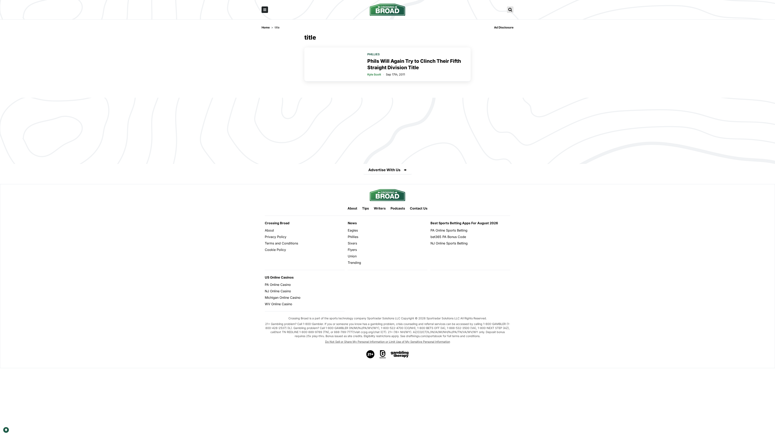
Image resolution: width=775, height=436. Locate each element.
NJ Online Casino (278, 291)
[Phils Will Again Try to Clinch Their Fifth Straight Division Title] (333, 64)
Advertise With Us (384, 170)
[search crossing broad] (510, 9)
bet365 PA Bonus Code (448, 237)
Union (352, 256)
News (352, 223)
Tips (365, 208)
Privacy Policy (275, 237)
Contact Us (418, 208)
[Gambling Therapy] (400, 354)
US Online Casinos (279, 277)
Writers (380, 208)
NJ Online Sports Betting (449, 243)
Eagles (353, 230)
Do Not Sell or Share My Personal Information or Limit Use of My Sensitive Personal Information (387, 341)
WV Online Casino (278, 304)
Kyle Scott (374, 74)
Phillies (373, 54)
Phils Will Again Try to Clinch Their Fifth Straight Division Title (414, 64)
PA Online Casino (278, 285)
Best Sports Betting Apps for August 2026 (464, 223)
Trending (354, 263)
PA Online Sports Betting (448, 230)
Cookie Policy (275, 250)
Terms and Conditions (281, 243)
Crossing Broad (277, 223)
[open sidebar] (265, 9)
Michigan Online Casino (283, 298)
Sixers (352, 243)
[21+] (370, 354)
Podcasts (398, 208)
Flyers (352, 250)
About (352, 208)
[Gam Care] (383, 354)
